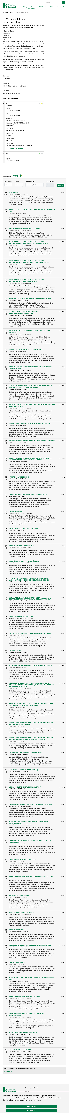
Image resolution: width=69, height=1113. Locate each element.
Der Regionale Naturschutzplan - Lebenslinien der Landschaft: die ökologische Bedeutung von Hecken (29, 579)
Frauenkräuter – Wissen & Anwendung (23, 529)
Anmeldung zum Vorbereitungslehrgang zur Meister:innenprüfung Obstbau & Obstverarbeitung (29, 261)
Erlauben (30, 1111)
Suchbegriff (50, 181)
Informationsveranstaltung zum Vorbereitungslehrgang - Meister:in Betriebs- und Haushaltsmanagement (32, 738)
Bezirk (17, 181)
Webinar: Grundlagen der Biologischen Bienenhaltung (30, 945)
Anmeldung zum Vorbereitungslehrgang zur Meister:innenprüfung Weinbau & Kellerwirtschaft (29, 242)
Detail (63, 192)
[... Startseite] (9, 5)
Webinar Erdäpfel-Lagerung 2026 (21, 546)
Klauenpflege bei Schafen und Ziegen (23, 1032)
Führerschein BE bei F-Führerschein (22, 859)
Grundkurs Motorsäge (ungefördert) (23, 770)
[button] (8, 185)
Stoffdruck (13, 192)
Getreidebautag (15, 650)
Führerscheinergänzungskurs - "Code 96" (24, 996)
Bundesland (8, 181)
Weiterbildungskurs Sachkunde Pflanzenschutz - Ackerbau (32, 441)
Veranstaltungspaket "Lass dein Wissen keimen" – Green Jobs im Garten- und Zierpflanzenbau (30, 386)
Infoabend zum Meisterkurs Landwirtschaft (26, 350)
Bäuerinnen (20, 12)
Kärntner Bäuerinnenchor (19, 477)
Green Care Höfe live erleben (20, 1050)
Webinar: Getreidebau (17, 930)
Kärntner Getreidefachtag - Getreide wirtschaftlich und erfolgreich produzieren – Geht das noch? (31, 704)
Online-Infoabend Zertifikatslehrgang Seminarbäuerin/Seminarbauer (24, 312)
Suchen (60, 185)
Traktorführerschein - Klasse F (21, 913)
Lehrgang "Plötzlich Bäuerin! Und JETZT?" (25, 787)
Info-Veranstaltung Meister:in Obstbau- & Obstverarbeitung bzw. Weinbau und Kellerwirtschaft (30, 598)
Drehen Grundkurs (16, 511)
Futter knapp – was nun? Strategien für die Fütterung (30, 633)
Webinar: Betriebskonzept (19, 895)
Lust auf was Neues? (17, 962)
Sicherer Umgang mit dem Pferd (21, 616)
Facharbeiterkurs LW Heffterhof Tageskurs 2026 (28, 494)
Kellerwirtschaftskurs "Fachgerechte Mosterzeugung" (30, 666)
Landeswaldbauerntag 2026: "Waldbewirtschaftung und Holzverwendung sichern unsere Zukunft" (30, 459)
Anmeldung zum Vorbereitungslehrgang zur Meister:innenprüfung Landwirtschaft (26, 280)
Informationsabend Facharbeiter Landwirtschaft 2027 (30, 424)
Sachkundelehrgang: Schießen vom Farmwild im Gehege (30, 804)
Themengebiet (29, 181)
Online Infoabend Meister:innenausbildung (25, 752)
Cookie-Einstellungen (12, 1100)
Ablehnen (31, 1106)
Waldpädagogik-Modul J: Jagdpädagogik (24, 561)
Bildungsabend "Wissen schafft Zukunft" (25, 228)
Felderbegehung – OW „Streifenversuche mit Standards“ (30, 298)
